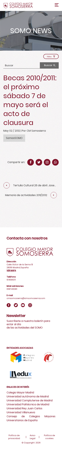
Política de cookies (49, 437)
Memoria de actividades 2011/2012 (26, 195)
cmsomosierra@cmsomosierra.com (26, 298)
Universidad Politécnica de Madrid (28, 404)
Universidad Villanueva (21, 412)
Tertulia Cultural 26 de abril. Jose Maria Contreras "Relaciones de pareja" (33, 185)
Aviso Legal (32, 437)
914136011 (11, 279)
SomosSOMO (14, 138)
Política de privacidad (14, 437)
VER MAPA (11, 270)
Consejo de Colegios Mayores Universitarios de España (31, 418)
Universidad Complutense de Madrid (30, 400)
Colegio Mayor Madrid (20, 392)
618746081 (12, 289)
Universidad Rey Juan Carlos (24, 408)
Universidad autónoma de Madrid (28, 396)
